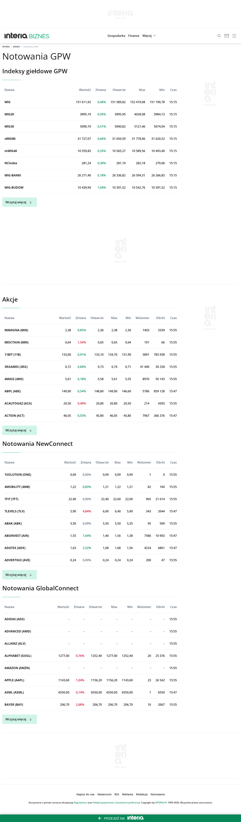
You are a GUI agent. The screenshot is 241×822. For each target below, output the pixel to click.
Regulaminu (80, 802)
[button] (149, 35)
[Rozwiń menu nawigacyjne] (234, 35)
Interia (6, 46)
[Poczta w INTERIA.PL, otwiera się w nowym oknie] (226, 35)
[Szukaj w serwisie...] (219, 35)
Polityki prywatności (103, 802)
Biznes (16, 46)
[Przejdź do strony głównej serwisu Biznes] (39, 36)
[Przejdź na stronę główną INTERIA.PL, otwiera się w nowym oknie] (16, 36)
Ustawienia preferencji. (127, 802)
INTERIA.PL (161, 802)
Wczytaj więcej (15, 202)
